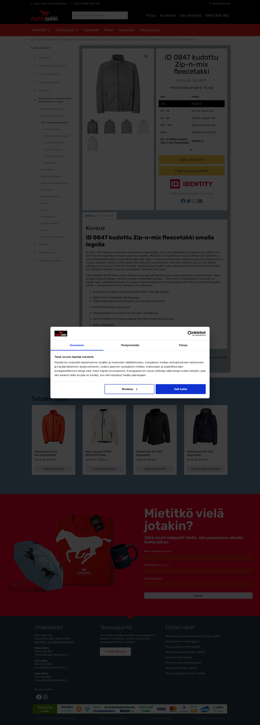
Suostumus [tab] (77, 345)
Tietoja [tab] (183, 345)
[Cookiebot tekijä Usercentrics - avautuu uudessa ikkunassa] (190, 333)
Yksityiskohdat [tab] (130, 345)
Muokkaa (127, 389)
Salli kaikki (180, 389)
